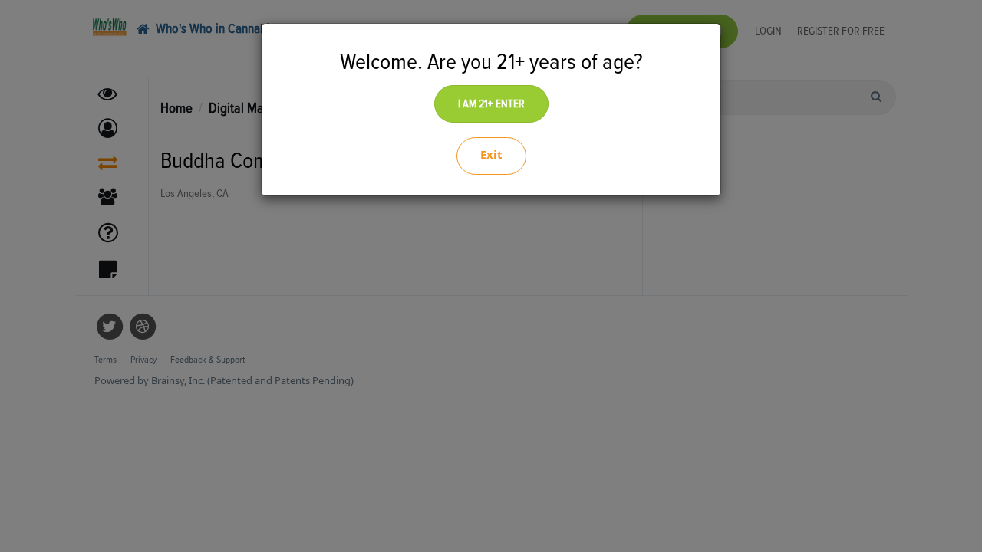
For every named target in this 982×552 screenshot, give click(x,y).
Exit (491, 154)
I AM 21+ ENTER (491, 104)
